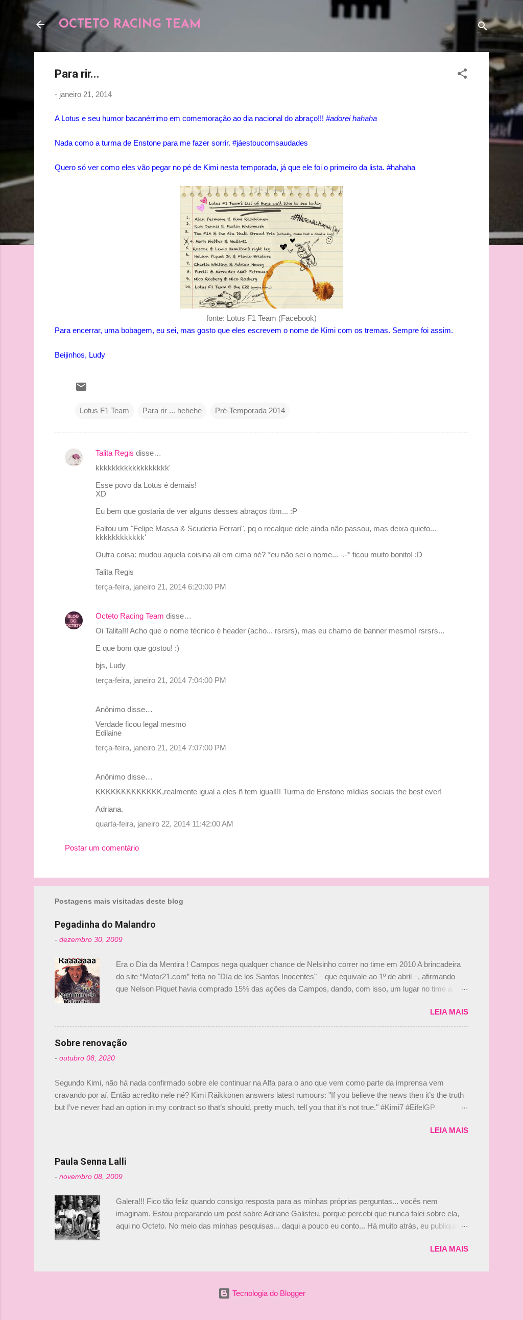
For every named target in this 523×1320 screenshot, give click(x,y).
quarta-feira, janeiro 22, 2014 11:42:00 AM (164, 823)
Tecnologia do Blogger (267, 1293)
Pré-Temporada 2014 (250, 410)
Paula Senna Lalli (91, 1161)
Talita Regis (115, 453)
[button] (462, 75)
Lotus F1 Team (104, 410)
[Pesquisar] (483, 27)
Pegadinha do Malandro (105, 924)
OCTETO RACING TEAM (130, 24)
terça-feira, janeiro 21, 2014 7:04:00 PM (161, 680)
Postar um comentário (102, 847)
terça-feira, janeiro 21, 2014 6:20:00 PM (161, 586)
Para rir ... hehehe (172, 410)
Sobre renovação (91, 1043)
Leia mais (449, 1011)
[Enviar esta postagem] (81, 390)
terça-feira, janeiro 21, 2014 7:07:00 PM (161, 747)
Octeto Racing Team (130, 615)
